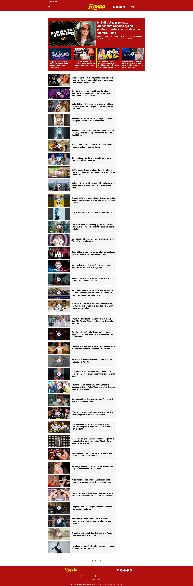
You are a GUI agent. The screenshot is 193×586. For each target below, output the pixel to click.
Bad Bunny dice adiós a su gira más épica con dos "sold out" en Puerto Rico (93, 400)
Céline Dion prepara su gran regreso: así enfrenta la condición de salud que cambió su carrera (93, 347)
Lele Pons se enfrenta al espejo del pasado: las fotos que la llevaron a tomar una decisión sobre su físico (92, 226)
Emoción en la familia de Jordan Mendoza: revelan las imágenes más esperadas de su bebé (84, 64)
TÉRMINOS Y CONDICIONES (72, 576)
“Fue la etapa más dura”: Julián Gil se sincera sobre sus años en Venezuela (91, 159)
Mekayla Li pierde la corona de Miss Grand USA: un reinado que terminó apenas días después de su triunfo (92, 106)
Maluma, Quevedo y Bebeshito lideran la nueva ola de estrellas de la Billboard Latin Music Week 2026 (93, 185)
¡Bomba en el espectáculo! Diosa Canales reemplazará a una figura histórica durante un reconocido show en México (91, 93)
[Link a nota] (72, 33)
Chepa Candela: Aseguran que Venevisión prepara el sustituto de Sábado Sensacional (58, 64)
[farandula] (96, 7)
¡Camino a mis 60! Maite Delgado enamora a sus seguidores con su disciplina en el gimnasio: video (108, 64)
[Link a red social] (118, 570)
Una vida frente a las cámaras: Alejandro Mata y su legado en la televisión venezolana (92, 119)
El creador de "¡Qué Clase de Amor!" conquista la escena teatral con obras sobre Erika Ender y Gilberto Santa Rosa (92, 441)
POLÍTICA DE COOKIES (102, 576)
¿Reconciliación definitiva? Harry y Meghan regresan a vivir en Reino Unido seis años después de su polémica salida (93, 387)
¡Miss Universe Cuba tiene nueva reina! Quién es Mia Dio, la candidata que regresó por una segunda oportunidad (132, 65)
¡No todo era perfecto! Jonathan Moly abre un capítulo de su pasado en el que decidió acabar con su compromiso (92, 305)
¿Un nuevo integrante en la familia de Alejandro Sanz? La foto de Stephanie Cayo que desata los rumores (92, 321)
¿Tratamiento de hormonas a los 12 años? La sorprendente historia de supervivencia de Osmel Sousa (93, 373)
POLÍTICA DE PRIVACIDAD (88, 576)
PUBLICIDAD (113, 576)
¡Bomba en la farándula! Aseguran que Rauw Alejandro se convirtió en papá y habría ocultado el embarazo (92, 334)
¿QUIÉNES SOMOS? (123, 576)
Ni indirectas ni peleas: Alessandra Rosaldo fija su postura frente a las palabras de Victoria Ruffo (118, 28)
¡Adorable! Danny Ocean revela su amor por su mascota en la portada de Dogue (91, 146)
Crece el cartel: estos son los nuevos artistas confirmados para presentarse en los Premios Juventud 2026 (91, 426)
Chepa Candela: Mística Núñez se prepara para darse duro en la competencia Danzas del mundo (92, 494)
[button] (49, 7)
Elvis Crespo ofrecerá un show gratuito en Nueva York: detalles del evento (92, 240)
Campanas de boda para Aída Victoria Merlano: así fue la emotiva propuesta (92, 454)
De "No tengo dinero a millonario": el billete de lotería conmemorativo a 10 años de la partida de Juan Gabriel (93, 172)
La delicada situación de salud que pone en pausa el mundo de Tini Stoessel (93, 547)
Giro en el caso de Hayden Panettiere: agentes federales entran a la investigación (91, 266)
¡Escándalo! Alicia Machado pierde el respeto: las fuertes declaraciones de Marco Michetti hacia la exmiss (93, 200)
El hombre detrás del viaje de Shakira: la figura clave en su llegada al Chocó (91, 534)
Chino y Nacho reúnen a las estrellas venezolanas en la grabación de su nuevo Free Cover (93, 253)
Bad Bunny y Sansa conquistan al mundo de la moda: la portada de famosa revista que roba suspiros (91, 521)
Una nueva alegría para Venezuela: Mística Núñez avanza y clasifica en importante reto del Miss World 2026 (93, 132)
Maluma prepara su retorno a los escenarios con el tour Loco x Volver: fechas (92, 279)
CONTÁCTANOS (96, 579)
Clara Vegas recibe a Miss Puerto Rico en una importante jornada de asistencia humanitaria (91, 481)
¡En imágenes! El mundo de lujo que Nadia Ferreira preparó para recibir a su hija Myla (93, 467)
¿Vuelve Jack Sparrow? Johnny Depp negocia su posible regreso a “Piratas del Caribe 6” (92, 413)
